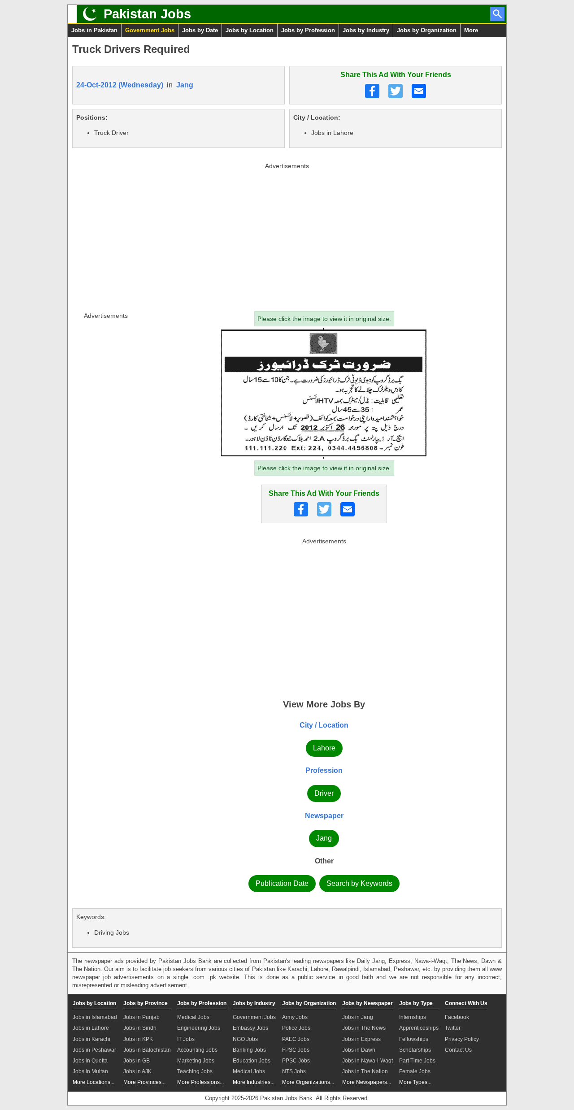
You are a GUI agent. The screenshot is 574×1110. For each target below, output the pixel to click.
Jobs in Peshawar (94, 1050)
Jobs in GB (136, 1061)
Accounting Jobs (197, 1050)
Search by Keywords (359, 883)
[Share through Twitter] (395, 91)
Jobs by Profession (308, 30)
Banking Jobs (249, 1050)
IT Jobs (186, 1039)
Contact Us (458, 1050)
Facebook (457, 1017)
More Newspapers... (366, 1082)
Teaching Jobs (195, 1071)
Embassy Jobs (250, 1028)
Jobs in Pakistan (94, 30)
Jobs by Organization (427, 30)
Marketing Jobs (195, 1061)
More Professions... (200, 1082)
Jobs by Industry (366, 30)
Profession (324, 770)
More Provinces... (144, 1082)
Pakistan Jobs (147, 14)
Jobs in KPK (138, 1039)
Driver (324, 793)
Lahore (324, 748)
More (471, 30)
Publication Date (282, 883)
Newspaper (324, 815)
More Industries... (253, 1082)
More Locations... (93, 1082)
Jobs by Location (250, 30)
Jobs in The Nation (365, 1071)
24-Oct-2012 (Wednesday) (119, 85)
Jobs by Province (145, 1003)
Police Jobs (296, 1028)
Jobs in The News (364, 1028)
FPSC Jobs (295, 1050)
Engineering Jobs (198, 1028)
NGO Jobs (245, 1039)
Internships (412, 1017)
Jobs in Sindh (140, 1028)
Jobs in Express (361, 1039)
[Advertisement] (287, 235)
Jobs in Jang (357, 1017)
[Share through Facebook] (372, 91)
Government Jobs (149, 30)
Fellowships (413, 1039)
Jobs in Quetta (90, 1061)
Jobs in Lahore (91, 1028)
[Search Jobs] (497, 14)
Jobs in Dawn (358, 1050)
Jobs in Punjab (141, 1017)
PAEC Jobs (295, 1039)
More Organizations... (308, 1082)
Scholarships (415, 1050)
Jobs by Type (416, 1003)
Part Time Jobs (417, 1061)
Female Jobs (414, 1071)
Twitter (453, 1028)
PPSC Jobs (296, 1061)
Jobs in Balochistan (147, 1050)
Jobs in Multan (90, 1071)
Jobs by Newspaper (367, 1003)
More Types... (415, 1082)
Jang (184, 85)
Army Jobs (295, 1017)
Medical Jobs (193, 1017)
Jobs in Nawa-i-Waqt (367, 1061)
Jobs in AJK (137, 1071)
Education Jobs (251, 1061)
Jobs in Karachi (91, 1039)
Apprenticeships (419, 1028)
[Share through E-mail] (419, 91)
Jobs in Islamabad (95, 1017)
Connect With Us (466, 1003)
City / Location (324, 725)
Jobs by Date (200, 30)
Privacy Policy (462, 1039)
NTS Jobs (294, 1071)
